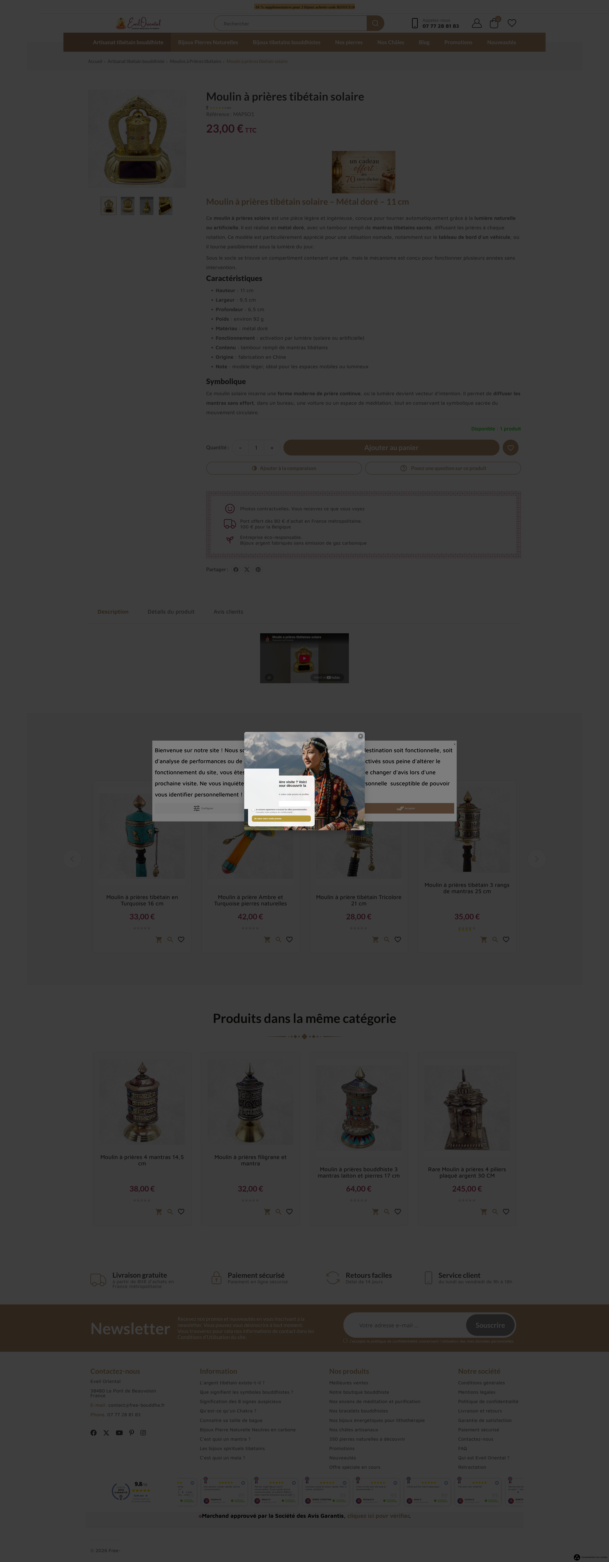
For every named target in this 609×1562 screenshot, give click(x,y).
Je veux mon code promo (268, 818)
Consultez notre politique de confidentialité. (274, 812)
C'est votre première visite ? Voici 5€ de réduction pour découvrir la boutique (279, 785)
